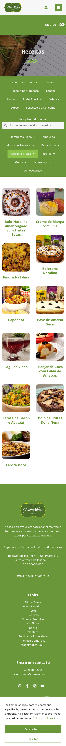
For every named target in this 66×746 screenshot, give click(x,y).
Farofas (47, 153)
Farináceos (40, 162)
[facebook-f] (28, 686)
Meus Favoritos (33, 606)
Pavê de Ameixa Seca (50, 322)
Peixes (11, 99)
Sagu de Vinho (16, 367)
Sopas (15, 107)
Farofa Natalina (16, 277)
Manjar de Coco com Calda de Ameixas (50, 371)
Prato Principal (32, 99)
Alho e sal (49, 137)
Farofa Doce (16, 465)
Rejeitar (33, 738)
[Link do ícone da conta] (46, 7)
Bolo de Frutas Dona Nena (50, 420)
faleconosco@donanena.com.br (33, 674)
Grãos (19, 162)
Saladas (54, 99)
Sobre (33, 628)
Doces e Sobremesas (24, 91)
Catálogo (33, 623)
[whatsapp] (21, 686)
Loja (33, 610)
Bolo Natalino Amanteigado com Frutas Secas (16, 228)
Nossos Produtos (33, 619)
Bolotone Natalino (50, 270)
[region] (33, 721)
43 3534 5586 (33, 670)
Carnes (49, 82)
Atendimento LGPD (33, 645)
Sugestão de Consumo (40, 107)
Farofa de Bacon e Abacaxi (16, 420)
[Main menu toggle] (58, 7)
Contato (33, 632)
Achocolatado (33, 170)
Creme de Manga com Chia (50, 223)
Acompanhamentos (25, 82)
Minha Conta (33, 602)
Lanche (51, 91)
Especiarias (48, 145)
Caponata (16, 320)
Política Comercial (33, 640)
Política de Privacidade (47, 718)
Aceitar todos (33, 729)
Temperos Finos (21, 137)
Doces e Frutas (21, 153)
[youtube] (43, 686)
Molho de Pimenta (18, 145)
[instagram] (36, 686)
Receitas (33, 615)
